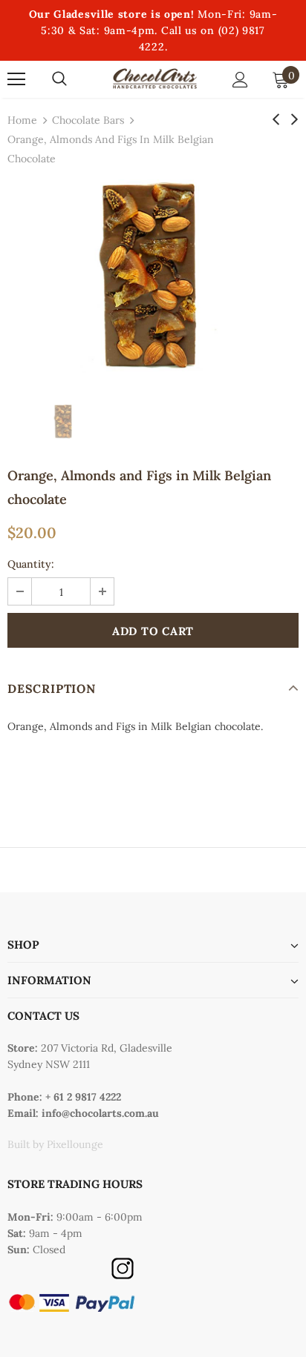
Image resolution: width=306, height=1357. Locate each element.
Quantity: (30, 564)
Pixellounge (75, 1144)
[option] (153, 276)
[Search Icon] (59, 79)
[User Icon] (240, 79)
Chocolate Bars (88, 120)
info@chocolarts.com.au (100, 1113)
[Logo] (154, 79)
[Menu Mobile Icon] (16, 79)
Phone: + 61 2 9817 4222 (64, 1097)
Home (22, 120)
